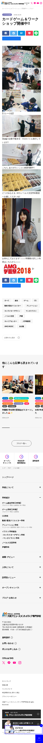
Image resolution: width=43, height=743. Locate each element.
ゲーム (26, 300)
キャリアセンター (11, 321)
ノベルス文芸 (7, 15)
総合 (16, 300)
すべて (7, 300)
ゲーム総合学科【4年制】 (11, 503)
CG (35, 300)
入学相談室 (26, 321)
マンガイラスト (31, 311)
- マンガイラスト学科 (10, 538)
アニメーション (32, 305)
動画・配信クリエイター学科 (13, 520)
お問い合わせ (8, 643)
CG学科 (5, 516)
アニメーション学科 (10, 525)
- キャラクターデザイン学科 (13, 534)
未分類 (21, 326)
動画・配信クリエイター (13, 305)
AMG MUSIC (9, 326)
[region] (21, 401)
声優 (21, 316)
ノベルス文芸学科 (9, 542)
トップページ (8, 477)
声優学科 (5, 547)
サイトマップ (6, 681)
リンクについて (7, 689)
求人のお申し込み (9, 649)
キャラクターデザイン (12, 311)
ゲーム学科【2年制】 (10, 509)
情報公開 (5, 685)
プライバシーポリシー (9, 696)
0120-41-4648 (11, 627)
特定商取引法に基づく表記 (10, 692)
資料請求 (6, 637)
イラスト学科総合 (9, 531)
